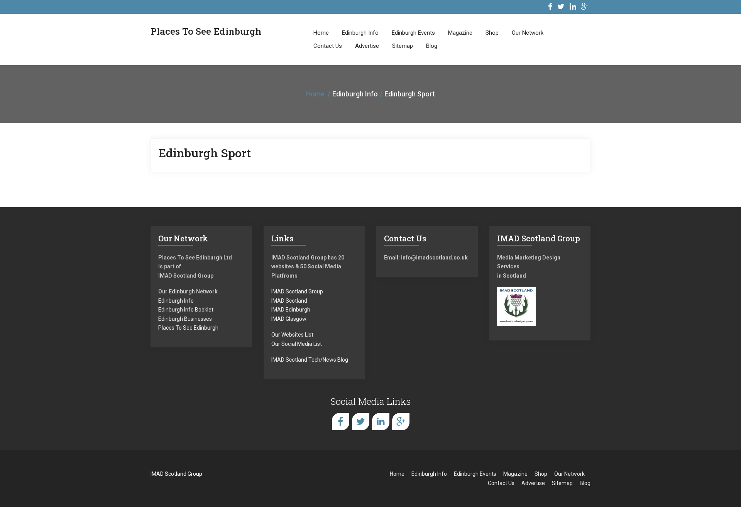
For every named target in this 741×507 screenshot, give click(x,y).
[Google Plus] (585, 7)
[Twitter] (561, 7)
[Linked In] (573, 7)
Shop (492, 32)
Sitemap (402, 45)
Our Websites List (292, 335)
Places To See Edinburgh (188, 328)
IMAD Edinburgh (290, 310)
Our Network (527, 32)
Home (321, 32)
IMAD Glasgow (288, 319)
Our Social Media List (296, 344)
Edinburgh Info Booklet (185, 310)
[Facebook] (550, 7)
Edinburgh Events (413, 32)
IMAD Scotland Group (297, 291)
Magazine (460, 32)
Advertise (367, 45)
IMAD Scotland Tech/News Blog (309, 360)
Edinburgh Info (360, 32)
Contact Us (327, 45)
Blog (431, 45)
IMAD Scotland (289, 301)
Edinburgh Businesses (185, 319)
